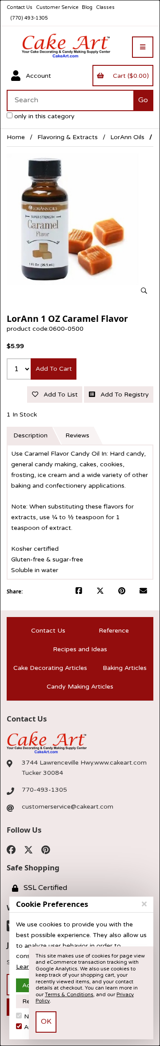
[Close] (144, 904)
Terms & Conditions (69, 995)
